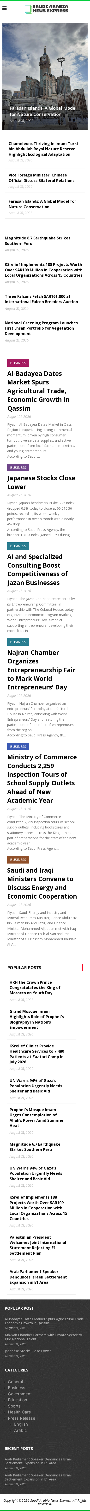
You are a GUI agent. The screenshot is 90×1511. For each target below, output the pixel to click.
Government (20, 1394)
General (15, 1381)
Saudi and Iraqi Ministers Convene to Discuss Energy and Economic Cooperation (42, 883)
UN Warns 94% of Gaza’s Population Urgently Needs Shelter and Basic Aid (36, 1086)
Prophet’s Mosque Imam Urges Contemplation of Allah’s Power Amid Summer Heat (37, 1117)
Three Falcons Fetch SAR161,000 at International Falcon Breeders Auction (41, 299)
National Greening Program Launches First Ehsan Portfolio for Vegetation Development (41, 328)
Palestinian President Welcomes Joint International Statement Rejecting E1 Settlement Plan (38, 1245)
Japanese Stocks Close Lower (28, 1351)
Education (17, 1399)
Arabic (20, 1430)
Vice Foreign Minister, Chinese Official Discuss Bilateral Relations (41, 177)
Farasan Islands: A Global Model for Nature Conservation (43, 111)
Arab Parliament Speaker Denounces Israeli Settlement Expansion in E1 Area (38, 1277)
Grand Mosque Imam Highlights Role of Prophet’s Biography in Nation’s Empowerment (37, 1019)
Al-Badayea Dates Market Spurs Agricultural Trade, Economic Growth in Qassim (38, 391)
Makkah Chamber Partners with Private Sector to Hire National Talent (43, 1337)
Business (16, 1387)
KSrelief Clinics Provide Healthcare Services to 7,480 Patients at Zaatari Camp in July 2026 (37, 1054)
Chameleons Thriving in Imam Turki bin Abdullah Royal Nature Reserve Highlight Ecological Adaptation (43, 149)
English (21, 1424)
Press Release (21, 1418)
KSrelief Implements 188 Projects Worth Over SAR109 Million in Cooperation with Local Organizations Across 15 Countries (44, 270)
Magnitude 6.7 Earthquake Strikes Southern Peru (35, 1147)
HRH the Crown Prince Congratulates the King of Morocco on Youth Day (35, 988)
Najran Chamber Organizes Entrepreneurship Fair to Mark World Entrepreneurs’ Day (41, 670)
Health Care (19, 1412)
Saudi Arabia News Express (50, 1500)
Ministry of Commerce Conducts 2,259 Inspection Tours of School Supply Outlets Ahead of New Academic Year (42, 779)
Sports (14, 1406)
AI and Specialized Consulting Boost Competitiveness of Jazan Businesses (37, 569)
